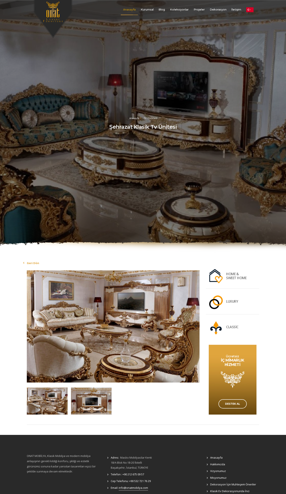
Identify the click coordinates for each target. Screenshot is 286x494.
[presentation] (31, 326)
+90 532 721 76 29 (140, 481)
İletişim (236, 9)
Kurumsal (147, 9)
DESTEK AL (232, 403)
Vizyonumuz (218, 471)
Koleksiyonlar (179, 9)
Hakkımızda (217, 464)
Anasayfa (129, 9)
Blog (161, 9)
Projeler (199, 9)
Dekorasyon (218, 9)
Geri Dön (33, 263)
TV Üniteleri (150, 118)
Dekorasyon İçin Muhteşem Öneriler (233, 484)
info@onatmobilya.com (133, 488)
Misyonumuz (218, 478)
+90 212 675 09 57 (133, 474)
